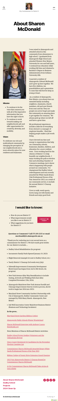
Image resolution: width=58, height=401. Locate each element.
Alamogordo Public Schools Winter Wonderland (25, 320)
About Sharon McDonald (13, 380)
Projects (6, 385)
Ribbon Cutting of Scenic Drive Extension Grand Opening (28, 355)
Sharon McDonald (14, 397)
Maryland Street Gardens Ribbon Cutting (22, 316)
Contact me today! (44, 219)
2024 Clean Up (9, 388)
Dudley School (9, 383)
